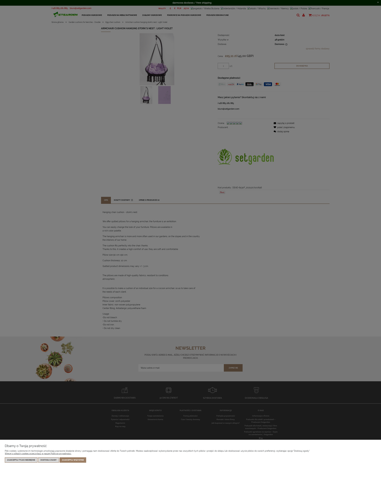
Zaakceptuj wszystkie (73, 460)
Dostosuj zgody (48, 460)
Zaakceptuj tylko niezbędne (21, 460)
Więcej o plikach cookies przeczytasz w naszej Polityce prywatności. (38, 453)
